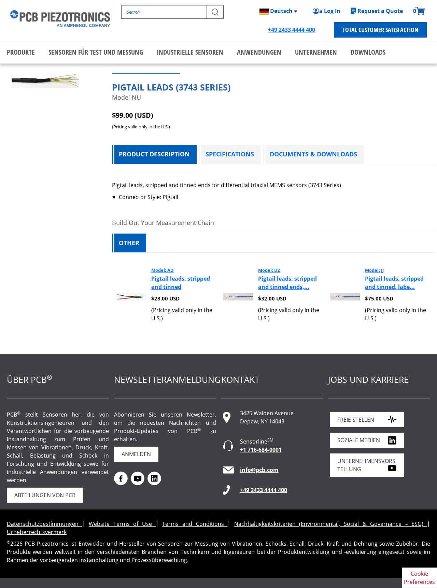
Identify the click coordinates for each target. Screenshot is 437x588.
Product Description (154, 154)
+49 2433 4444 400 (291, 29)
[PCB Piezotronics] (60, 18)
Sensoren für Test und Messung (95, 52)
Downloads (368, 52)
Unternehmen (316, 52)
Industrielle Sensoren (190, 52)
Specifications (230, 154)
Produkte (21, 52)
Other (129, 243)
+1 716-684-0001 (261, 449)
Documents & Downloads (313, 154)
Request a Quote (380, 11)
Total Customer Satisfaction (380, 30)
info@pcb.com (259, 470)
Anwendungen (259, 52)
